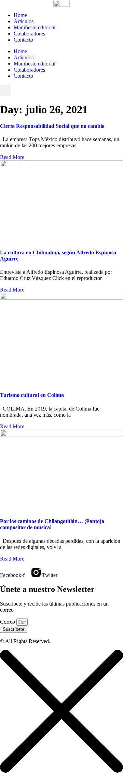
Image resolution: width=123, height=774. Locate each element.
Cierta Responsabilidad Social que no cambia (52, 126)
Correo (8, 622)
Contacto (23, 40)
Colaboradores (29, 33)
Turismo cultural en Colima (32, 395)
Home (20, 15)
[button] (5, 90)
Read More (12, 157)
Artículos (23, 21)
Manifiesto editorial (34, 27)
